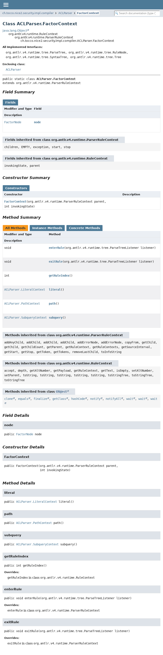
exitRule (55, 261)
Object (61, 391)
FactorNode (12, 122)
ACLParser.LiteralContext (24, 289)
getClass (59, 398)
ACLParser (65, 13)
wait (129, 398)
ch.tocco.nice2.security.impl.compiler (27, 13)
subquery (55, 317)
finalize (40, 398)
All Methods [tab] (15, 228)
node (37, 122)
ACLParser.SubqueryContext (25, 317)
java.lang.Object (15, 30)
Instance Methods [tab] (47, 228)
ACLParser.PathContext (22, 303)
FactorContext (88, 13)
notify (95, 398)
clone (8, 398)
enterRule (56, 247)
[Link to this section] (37, 92)
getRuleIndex (59, 275)
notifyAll (113, 398)
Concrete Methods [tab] (84, 228)
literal (55, 289)
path (52, 303)
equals (23, 398)
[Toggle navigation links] (5, 5)
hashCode (78, 398)
